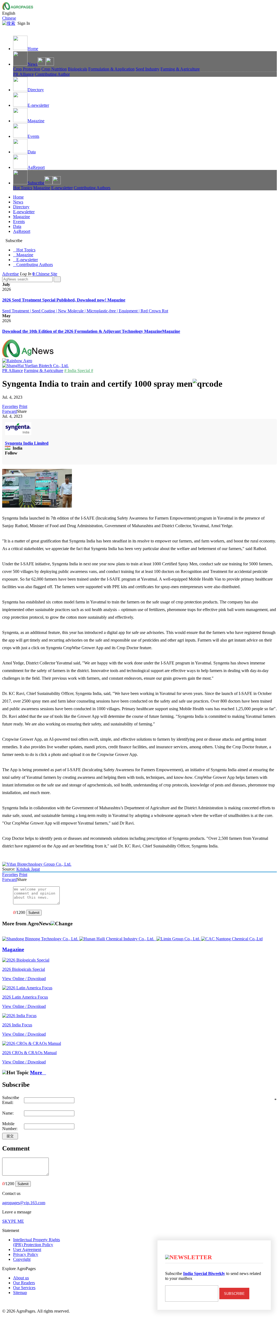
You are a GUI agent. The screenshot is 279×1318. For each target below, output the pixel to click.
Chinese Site (46, 273)
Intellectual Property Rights (36, 1242)
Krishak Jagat (28, 869)
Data (32, 152)
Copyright (22, 1259)
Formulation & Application (111, 69)
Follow (11, 453)
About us (21, 1278)
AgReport (36, 167)
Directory (36, 89)
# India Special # (78, 370)
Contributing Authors (92, 187)
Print (23, 406)
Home (33, 48)
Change (63, 923)
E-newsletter (38, 105)
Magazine (36, 120)
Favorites (10, 406)
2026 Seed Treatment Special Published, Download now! (54, 300)
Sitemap (20, 1292)
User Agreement (27, 1249)
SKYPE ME (13, 1221)
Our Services (24, 1287)
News (33, 64)
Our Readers (24, 1282)
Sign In (23, 23)
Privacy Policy (25, 1254)
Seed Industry (147, 69)
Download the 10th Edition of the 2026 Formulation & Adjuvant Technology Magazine (82, 331)
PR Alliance (23, 74)
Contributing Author (52, 74)
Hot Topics (22, 187)
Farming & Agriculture (180, 69)
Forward (9, 411)
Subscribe (36, 183)
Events (33, 136)
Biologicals (77, 69)
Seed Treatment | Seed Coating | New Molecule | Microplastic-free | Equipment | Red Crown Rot (85, 311)
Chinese (9, 18)
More (38, 1072)
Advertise (10, 273)
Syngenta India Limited (26, 443)
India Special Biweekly (204, 1273)
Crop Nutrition (54, 69)
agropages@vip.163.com (23, 1202)
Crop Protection (26, 69)
